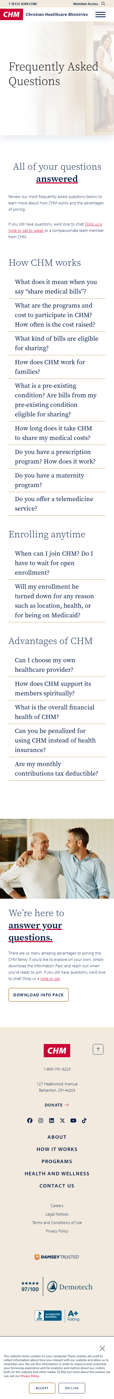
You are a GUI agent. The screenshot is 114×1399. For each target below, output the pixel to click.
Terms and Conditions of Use (57, 1222)
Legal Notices (57, 1214)
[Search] (103, 3)
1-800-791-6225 (57, 1069)
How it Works (57, 1149)
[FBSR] (57, 1286)
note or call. (50, 978)
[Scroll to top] (98, 1049)
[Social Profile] (30, 1120)
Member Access (86, 3)
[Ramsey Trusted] (57, 1257)
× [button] (102, 1347)
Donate (54, 1105)
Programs (57, 1161)
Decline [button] (72, 1388)
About (57, 1136)
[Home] (44, 14)
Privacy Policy (30, 1376)
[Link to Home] (57, 1050)
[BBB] (57, 1316)
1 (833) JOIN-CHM (22, 3)
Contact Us (57, 1185)
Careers (57, 1205)
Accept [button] (42, 1388)
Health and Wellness (57, 1173)
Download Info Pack (38, 994)
